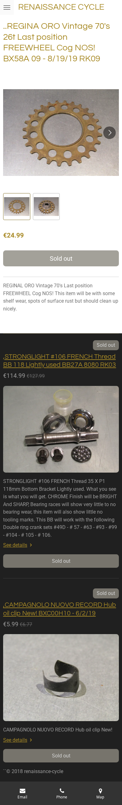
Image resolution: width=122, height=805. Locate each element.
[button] (16, 206)
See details (15, 545)
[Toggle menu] (7, 7)
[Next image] (109, 132)
